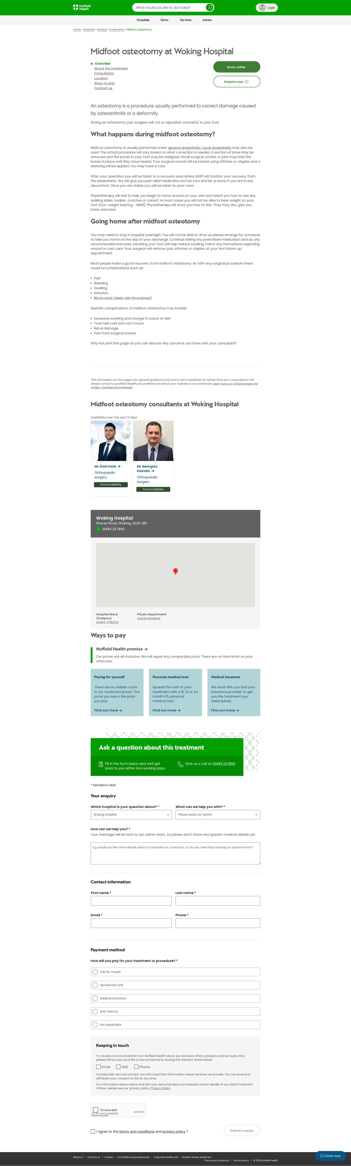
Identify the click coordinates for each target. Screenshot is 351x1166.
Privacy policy (241, 1160)
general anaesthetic (184, 147)
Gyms (164, 20)
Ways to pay (104, 83)
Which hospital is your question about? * (125, 806)
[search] (173, 7)
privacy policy (174, 1131)
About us (78, 1157)
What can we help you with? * (200, 806)
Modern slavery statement (196, 1157)
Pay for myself (110, 972)
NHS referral (109, 1011)
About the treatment (111, 68)
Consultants (104, 73)
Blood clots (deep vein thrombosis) (123, 298)
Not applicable (110, 1025)
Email (106, 1067)
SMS (125, 1067)
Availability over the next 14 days (114, 417)
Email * (97, 915)
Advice (207, 20)
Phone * (182, 915)
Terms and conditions (216, 1160)
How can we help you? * (110, 829)
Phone (145, 1067)
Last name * (186, 892)
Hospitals (143, 20)
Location (101, 78)
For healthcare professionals (133, 1157)
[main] (175, 588)
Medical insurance (113, 998)
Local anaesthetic (216, 147)
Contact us (103, 88)
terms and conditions (136, 1131)
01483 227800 (224, 763)
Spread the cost (111, 985)
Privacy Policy (160, 1088)
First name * (101, 892)
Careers (108, 1157)
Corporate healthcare (166, 1157)
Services (186, 20)
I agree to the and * (142, 1131)
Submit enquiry (242, 1131)
